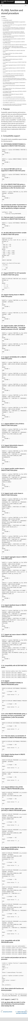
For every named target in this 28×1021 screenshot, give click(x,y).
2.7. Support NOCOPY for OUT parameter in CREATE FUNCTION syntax (14, 42)
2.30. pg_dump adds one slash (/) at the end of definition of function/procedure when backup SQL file (15, 105)
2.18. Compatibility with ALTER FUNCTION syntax (13, 73)
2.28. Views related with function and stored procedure (14, 100)
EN (25, 5)
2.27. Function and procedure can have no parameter (14, 98)
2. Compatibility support (7, 20)
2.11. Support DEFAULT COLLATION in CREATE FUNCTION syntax (12, 54)
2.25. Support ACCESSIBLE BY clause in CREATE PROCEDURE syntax (13, 95)
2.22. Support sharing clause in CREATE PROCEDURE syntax (14, 86)
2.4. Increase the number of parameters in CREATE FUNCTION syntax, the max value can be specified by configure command (14, 33)
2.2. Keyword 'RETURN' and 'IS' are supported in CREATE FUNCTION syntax (14, 25)
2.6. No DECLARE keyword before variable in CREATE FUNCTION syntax (14, 39)
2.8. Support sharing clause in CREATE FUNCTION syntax (15, 44)
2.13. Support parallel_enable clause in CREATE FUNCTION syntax (12, 60)
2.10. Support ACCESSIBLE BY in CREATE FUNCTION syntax (14, 51)
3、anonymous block (6, 1011)
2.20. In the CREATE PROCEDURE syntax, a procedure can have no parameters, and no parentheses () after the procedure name (14, 79)
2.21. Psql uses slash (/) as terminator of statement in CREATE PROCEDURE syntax (14, 83)
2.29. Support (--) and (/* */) (8, 102)
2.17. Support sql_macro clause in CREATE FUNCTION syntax (14, 71)
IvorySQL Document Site (7, 2)
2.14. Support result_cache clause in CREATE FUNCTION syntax (14, 63)
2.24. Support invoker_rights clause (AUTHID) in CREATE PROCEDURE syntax (14, 92)
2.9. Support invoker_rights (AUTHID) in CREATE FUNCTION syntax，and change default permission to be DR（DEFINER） (15, 47)
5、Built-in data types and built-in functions (21, 1012)
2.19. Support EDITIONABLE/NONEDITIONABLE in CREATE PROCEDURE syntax (13, 76)
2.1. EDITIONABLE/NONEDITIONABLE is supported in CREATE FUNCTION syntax (14, 22)
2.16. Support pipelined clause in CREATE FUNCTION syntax (14, 68)
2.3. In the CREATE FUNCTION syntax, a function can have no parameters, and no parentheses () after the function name (14, 29)
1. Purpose (4, 18)
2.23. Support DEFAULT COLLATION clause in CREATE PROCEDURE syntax (14, 89)
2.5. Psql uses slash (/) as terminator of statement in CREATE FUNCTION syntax (14, 36)
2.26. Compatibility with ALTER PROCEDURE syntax (13, 97)
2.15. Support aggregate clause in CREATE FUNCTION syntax (14, 66)
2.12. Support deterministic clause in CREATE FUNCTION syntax (14, 57)
